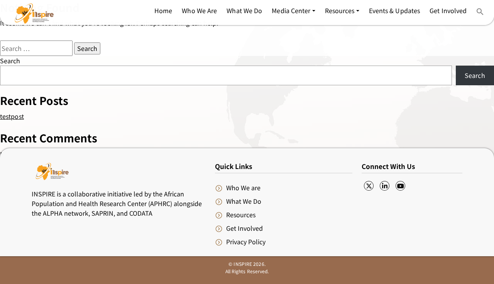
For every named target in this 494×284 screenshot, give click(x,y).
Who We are (243, 187)
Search (10, 60)
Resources (240, 214)
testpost (12, 116)
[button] (293, 10)
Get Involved (244, 228)
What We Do (243, 201)
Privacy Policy (246, 241)
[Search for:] (36, 48)
